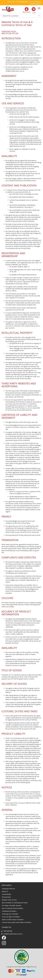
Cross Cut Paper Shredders (11, 917)
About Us (5, 891)
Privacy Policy (6, 897)
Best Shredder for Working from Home (15, 903)
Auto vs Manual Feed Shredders (12, 908)
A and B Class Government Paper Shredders (16, 922)
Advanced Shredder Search (35, 3)
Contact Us (6, 927)
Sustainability (6, 894)
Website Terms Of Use (9, 900)
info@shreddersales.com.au (13, 934)
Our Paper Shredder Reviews (11, 905)
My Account (26, 12)
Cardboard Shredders (9, 911)
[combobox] (21, 16)
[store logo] (8, 9)
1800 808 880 (22, 2)
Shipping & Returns (8, 889)
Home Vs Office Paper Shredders (13, 920)
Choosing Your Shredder (10, 914)
